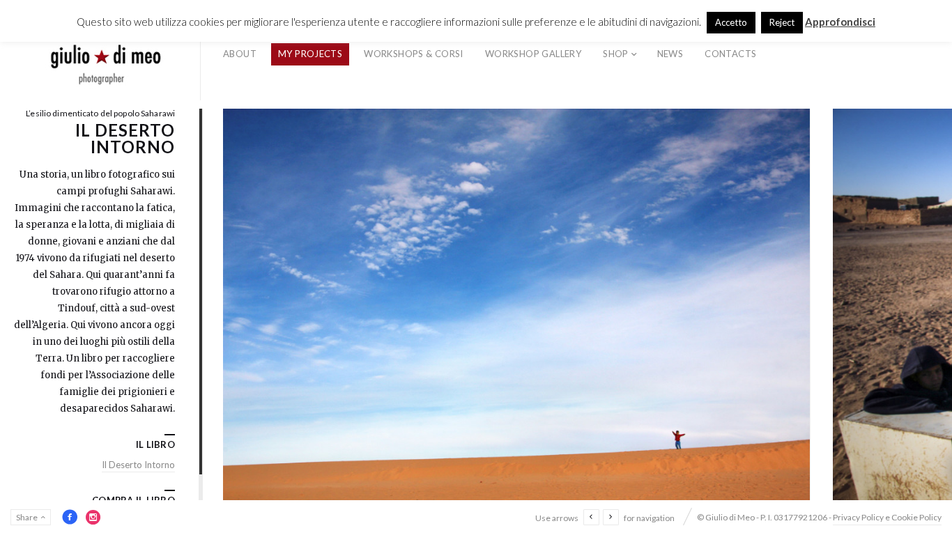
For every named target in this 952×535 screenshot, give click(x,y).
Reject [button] (781, 22)
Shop (616, 53)
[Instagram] (93, 517)
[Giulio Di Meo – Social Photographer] (106, 54)
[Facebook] (69, 517)
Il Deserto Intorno (138, 464)
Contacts (730, 53)
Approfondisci (840, 21)
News (670, 53)
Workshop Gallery (533, 53)
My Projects (310, 53)
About (239, 53)
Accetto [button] (731, 22)
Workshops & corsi (413, 53)
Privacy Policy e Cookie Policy (887, 517)
